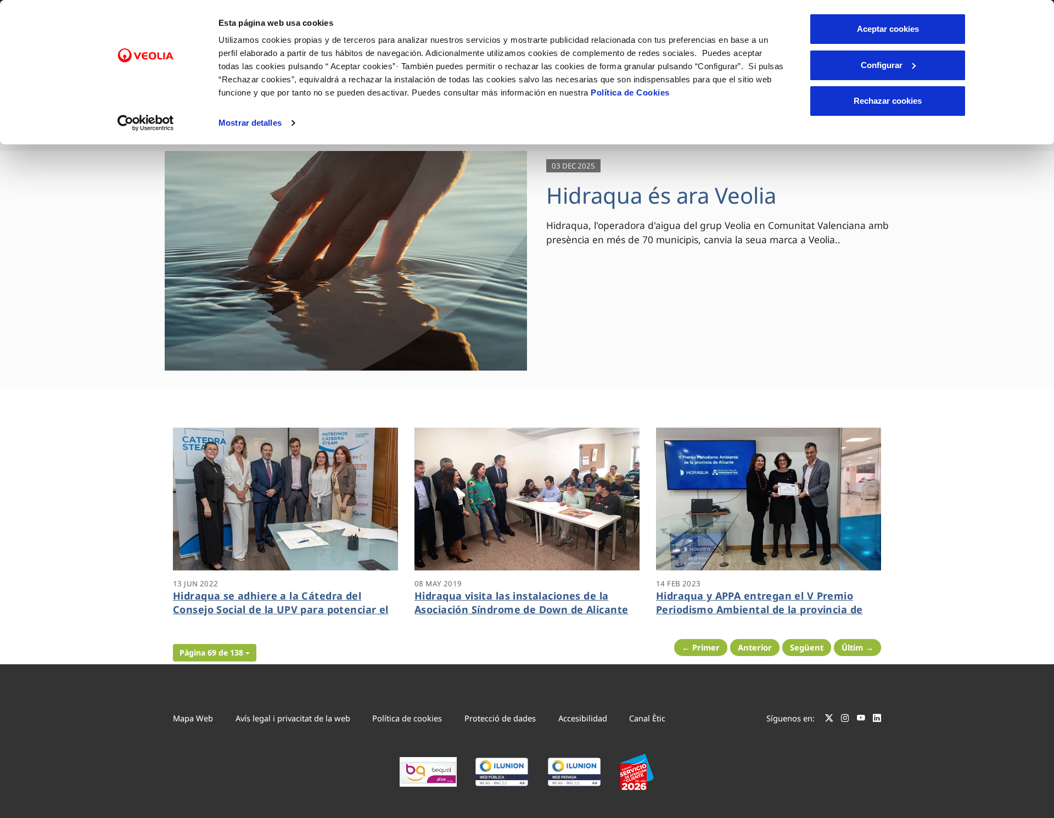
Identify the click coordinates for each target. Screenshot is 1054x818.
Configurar (881, 65)
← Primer (701, 647)
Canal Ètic (647, 718)
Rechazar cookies (888, 100)
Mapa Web (193, 718)
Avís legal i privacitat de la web (293, 718)
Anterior (755, 647)
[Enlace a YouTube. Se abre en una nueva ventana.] (861, 720)
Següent (806, 647)
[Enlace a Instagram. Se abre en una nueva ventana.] (845, 720)
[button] (214, 653)
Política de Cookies (630, 92)
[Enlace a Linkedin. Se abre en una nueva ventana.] (877, 720)
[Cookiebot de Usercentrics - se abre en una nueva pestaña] (146, 123)
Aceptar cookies (888, 28)
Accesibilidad (582, 718)
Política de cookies (407, 718)
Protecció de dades (500, 718)
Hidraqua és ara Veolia (661, 195)
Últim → (857, 647)
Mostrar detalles (250, 122)
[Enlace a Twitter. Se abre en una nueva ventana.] (829, 720)
